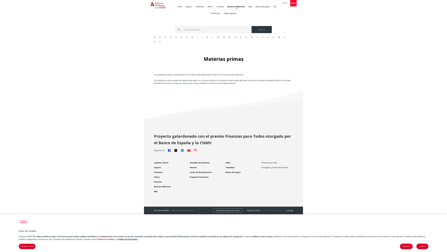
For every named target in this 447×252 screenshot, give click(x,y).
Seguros (189, 6)
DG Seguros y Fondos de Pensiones (274, 167)
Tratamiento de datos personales (228, 210)
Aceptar (422, 246)
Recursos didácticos (236, 6)
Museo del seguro (262, 6)
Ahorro (210, 6)
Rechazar (406, 246)
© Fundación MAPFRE (161, 210)
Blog (250, 6)
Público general (230, 13)
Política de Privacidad (127, 239)
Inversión (220, 6)
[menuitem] (284, 2)
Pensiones (200, 6)
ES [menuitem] (284, 3)
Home (179, 6)
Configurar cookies (273, 210)
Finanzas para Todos (269, 163)
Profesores (215, 13)
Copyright (289, 210)
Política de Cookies (253, 210)
